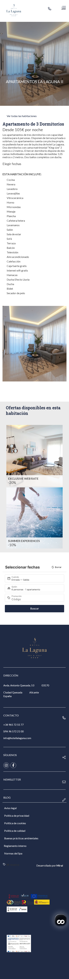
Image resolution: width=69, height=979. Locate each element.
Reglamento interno (15, 845)
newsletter (12, 779)
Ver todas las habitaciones (22, 116)
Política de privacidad (16, 815)
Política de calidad (14, 830)
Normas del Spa (13, 853)
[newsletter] (64, 782)
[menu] (63, 7)
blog (7, 797)
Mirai (59, 865)
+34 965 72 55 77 (13, 724)
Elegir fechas (12, 164)
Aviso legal (10, 808)
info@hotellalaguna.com (17, 738)
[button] (5, 344)
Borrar (58, 567)
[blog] (64, 800)
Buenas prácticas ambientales (21, 838)
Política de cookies (15, 823)
